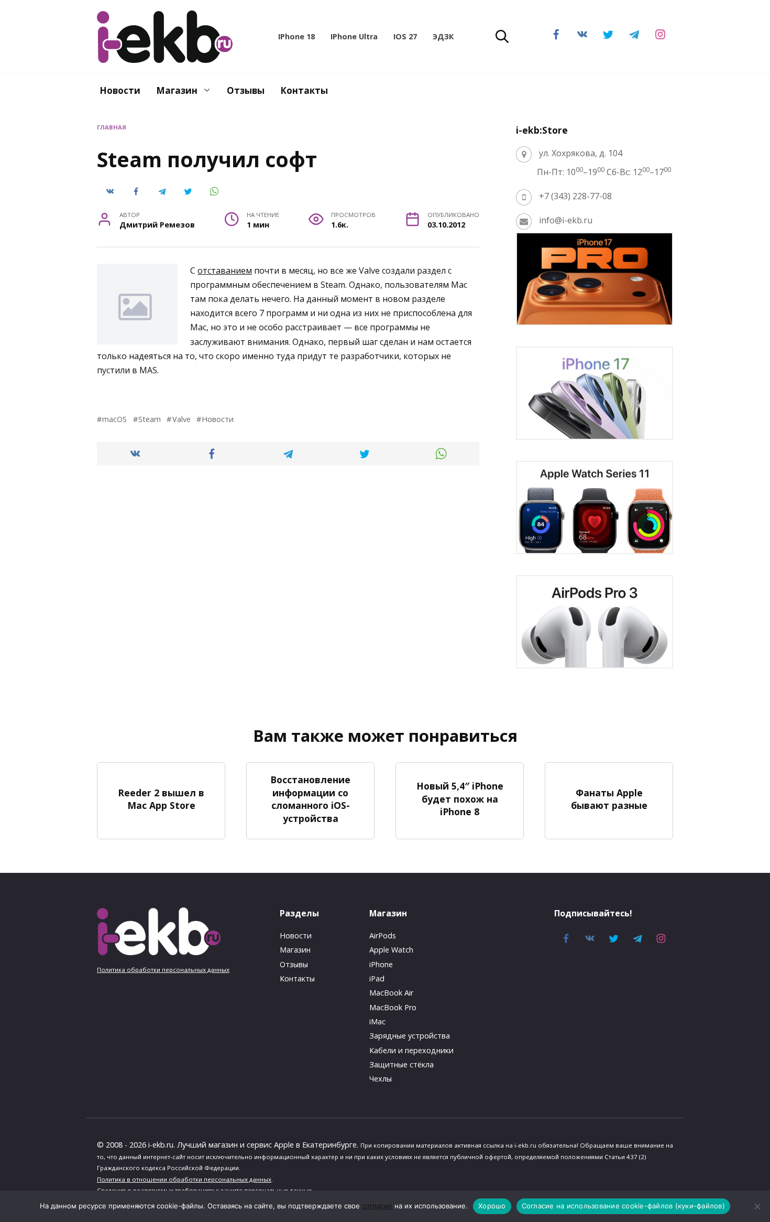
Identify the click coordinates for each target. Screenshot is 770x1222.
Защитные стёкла (401, 1064)
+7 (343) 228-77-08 (575, 196)
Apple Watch (391, 950)
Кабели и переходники (411, 1050)
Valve (181, 419)
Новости (120, 90)
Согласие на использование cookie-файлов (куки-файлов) (623, 1206)
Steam (149, 419)
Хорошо (492, 1206)
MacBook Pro (392, 1007)
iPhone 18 (296, 36)
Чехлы (380, 1079)
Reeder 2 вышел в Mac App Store (161, 799)
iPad (376, 978)
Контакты (304, 90)
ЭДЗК (443, 36)
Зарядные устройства (409, 1036)
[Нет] (757, 1206)
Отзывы (246, 90)
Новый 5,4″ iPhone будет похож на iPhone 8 (459, 799)
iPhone (381, 964)
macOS (114, 419)
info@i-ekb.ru (565, 220)
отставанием (224, 270)
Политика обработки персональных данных (163, 970)
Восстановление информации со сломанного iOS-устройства (310, 799)
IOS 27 (405, 36)
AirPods (382, 935)
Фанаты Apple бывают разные (609, 799)
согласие (377, 1206)
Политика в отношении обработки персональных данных (184, 1179)
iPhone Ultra (354, 36)
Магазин (176, 90)
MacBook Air (391, 993)
